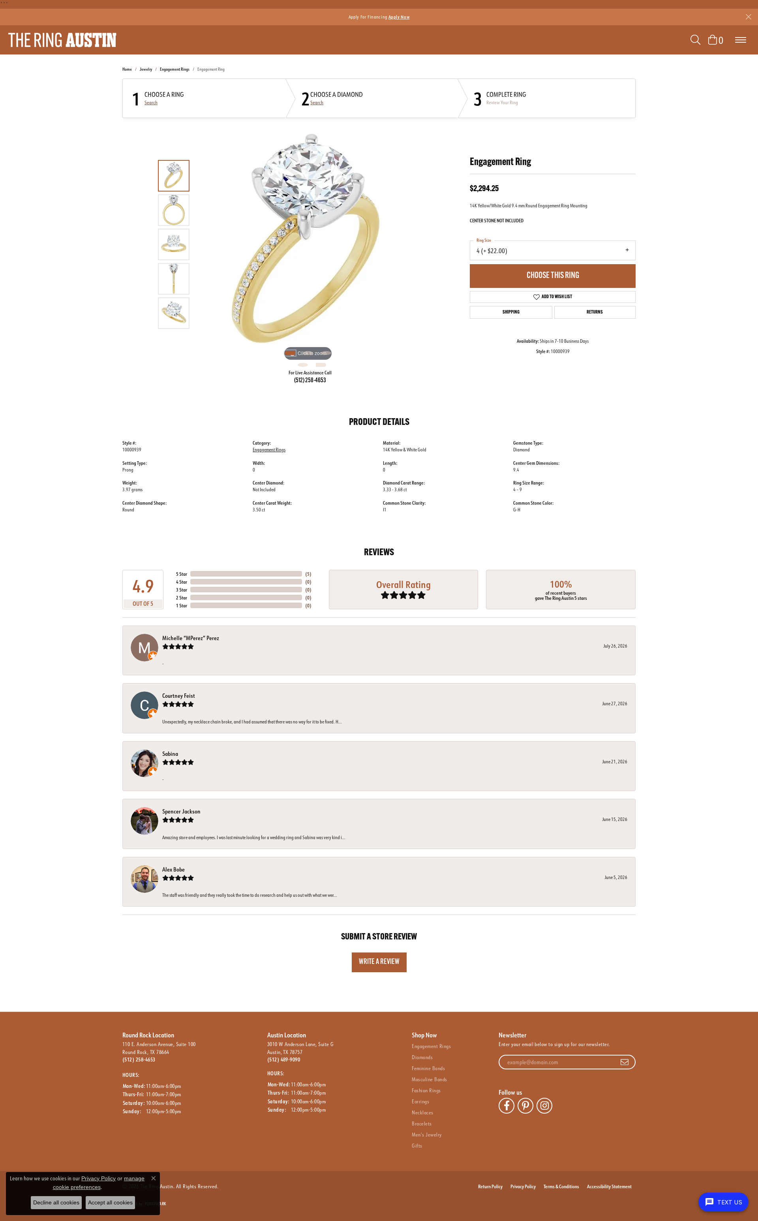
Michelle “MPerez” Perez (190, 638)
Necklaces (422, 1112)
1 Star (181, 605)
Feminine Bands (428, 1068)
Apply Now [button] (399, 17)
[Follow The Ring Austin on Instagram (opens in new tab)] (544, 1106)
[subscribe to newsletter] (624, 1062)
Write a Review (379, 962)
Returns (595, 312)
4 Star (181, 582)
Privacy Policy (523, 1186)
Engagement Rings (175, 69)
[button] (695, 40)
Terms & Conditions (561, 1186)
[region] (308, 244)
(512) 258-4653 (310, 381)
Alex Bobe (173, 869)
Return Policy (490, 1186)
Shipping (511, 312)
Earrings (420, 1101)
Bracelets (422, 1123)
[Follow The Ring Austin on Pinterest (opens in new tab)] (525, 1106)
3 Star (181, 589)
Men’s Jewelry (426, 1134)
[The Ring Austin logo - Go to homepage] (62, 39)
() (308, 574)
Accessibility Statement (609, 1186)
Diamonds (422, 1057)
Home (127, 69)
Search (151, 102)
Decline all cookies (56, 1202)
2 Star (181, 597)
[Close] (748, 17)
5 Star (181, 574)
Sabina (170, 753)
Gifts (417, 1145)
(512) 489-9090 (283, 1059)
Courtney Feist (178, 695)
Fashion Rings (426, 1090)
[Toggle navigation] (740, 39)
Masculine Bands (429, 1079)
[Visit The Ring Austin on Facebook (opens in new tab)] (506, 1106)
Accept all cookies (110, 1202)
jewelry (146, 69)
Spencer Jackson (181, 811)
